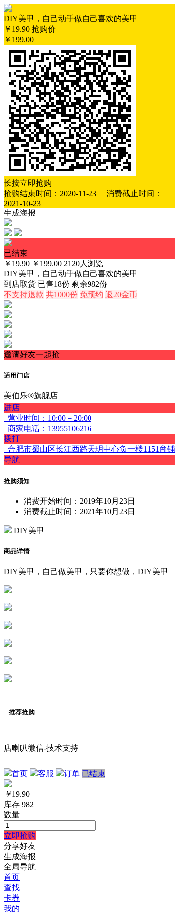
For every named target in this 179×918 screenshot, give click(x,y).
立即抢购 (20, 835)
